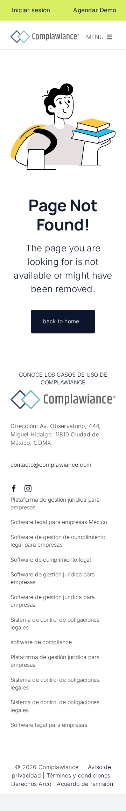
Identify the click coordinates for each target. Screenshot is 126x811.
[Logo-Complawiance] (44, 34)
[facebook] (14, 488)
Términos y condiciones (78, 775)
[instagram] (27, 488)
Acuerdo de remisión (86, 783)
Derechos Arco (31, 783)
